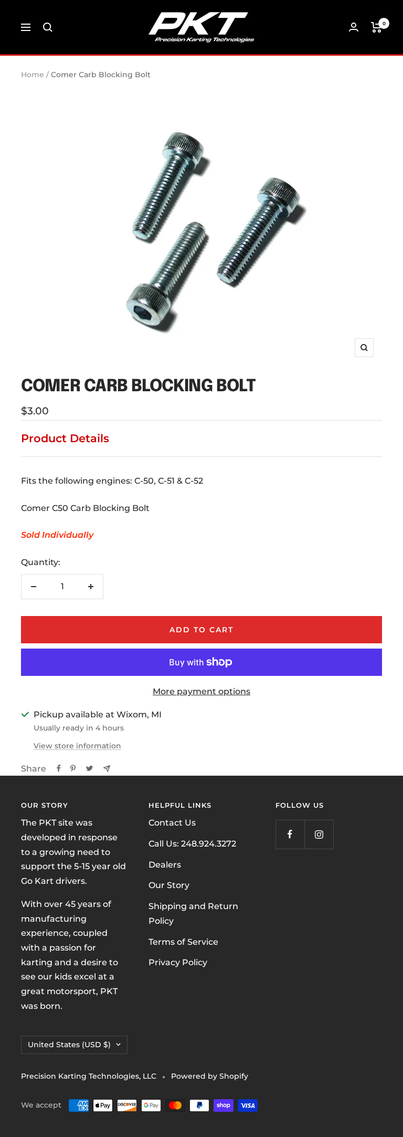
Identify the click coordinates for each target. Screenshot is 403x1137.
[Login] (353, 27)
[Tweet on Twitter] (89, 768)
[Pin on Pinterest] (73, 768)
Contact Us (172, 823)
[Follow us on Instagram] (318, 834)
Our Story (169, 885)
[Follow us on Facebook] (289, 834)
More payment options (201, 691)
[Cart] (376, 27)
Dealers (165, 865)
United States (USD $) (69, 1044)
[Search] (47, 27)
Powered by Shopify (209, 1076)
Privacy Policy (178, 962)
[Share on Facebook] (59, 768)
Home (32, 74)
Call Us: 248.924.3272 (192, 844)
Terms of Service (183, 942)
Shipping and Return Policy (193, 913)
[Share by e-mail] (106, 768)
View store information (77, 745)
